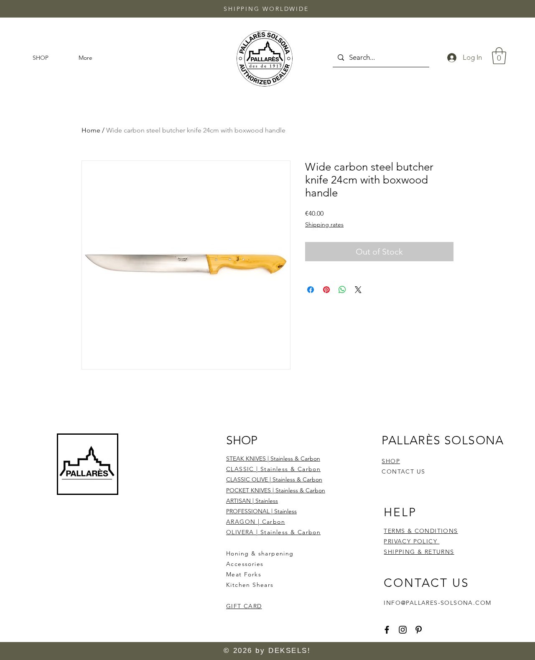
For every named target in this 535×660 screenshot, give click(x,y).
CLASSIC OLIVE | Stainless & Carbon (274, 479)
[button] (499, 55)
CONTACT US (403, 471)
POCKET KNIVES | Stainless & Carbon (275, 490)
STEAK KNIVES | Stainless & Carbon (273, 458)
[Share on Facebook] (311, 290)
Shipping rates (324, 224)
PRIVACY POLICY (411, 541)
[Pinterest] (418, 629)
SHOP (391, 461)
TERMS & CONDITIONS (421, 531)
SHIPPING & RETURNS (419, 552)
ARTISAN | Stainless (252, 501)
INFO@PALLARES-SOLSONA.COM (437, 602)
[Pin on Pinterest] (326, 290)
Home (91, 130)
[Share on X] (358, 290)
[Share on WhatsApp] (342, 290)
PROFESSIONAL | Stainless (261, 511)
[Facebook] (387, 629)
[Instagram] (402, 629)
